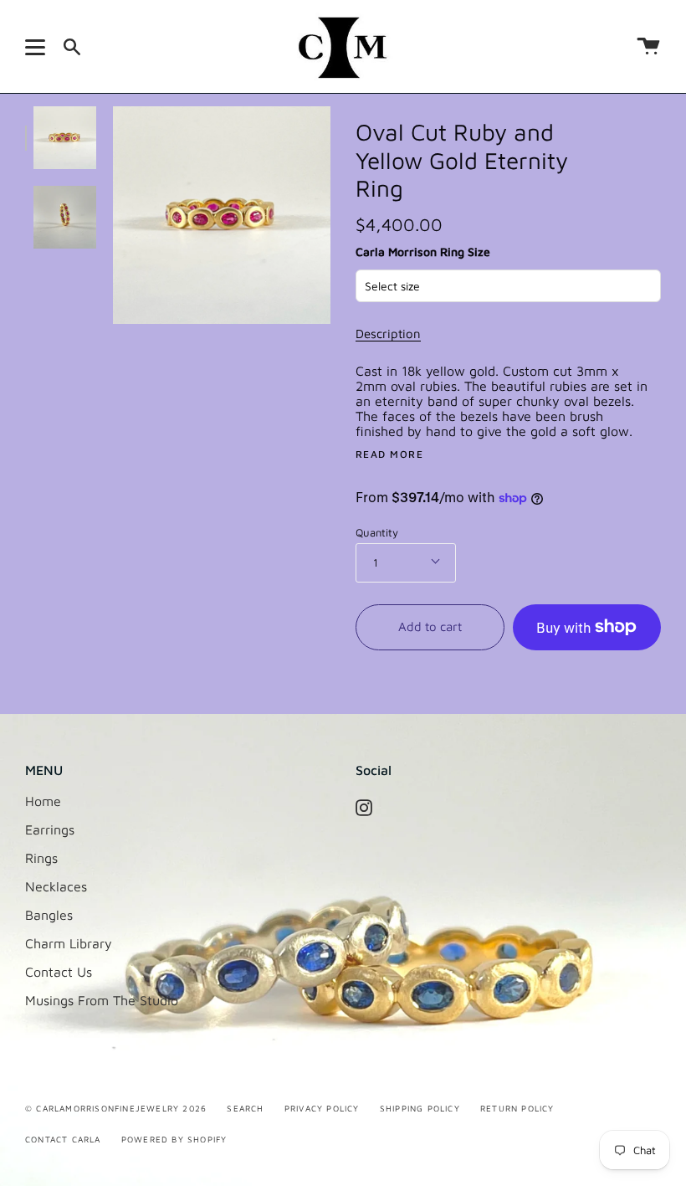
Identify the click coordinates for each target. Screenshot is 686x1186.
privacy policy (322, 1108)
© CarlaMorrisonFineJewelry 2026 (116, 1108)
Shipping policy (420, 1108)
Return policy (517, 1108)
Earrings (49, 829)
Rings (41, 857)
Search (245, 1108)
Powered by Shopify (174, 1139)
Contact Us (58, 971)
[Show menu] (37, 46)
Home (43, 801)
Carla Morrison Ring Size (423, 251)
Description (388, 333)
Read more (389, 454)
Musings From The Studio (101, 1000)
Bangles (49, 914)
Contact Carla (63, 1139)
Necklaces (56, 886)
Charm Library (68, 943)
